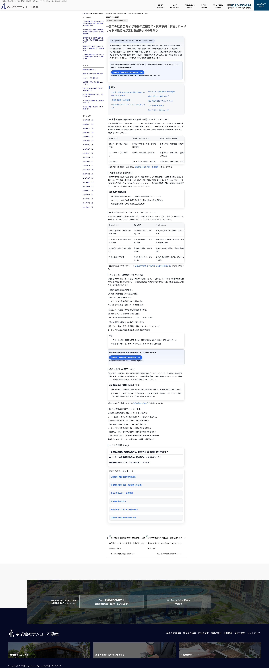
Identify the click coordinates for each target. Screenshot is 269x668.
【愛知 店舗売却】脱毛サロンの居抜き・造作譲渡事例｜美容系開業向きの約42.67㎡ (93, 23)
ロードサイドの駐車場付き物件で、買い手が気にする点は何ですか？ (135, 457)
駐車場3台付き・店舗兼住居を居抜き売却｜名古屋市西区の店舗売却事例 (93, 40)
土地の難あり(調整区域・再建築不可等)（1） (93, 102)
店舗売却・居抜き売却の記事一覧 (123, 517)
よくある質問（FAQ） (156, 105)
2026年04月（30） (88, 136)
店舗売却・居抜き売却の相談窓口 (123, 476)
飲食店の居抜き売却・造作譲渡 (146, 167)
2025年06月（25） (88, 174)
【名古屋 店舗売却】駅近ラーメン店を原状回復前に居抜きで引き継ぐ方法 (93, 56)
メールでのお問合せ (180, 601)
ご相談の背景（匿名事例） (121, 100)
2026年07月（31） (88, 124)
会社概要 (218, 6)
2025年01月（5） (88, 195)
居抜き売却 (240, 633)
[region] (146, 150)
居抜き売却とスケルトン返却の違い (124, 509)
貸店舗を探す (160, 6)
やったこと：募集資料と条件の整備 (161, 91)
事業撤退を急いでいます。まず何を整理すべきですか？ (130, 462)
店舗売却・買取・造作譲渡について (117, 20)
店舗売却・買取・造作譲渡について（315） (93, 83)
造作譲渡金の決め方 (140, 403)
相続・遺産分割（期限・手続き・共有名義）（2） (93, 89)
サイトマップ (253, 633)
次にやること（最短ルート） (159, 110)
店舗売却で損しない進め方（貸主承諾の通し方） (153, 265)
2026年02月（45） (88, 145)
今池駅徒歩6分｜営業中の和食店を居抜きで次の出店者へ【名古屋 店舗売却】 (93, 32)
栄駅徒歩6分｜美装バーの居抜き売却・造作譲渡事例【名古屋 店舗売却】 (93, 48)
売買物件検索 (189, 633)
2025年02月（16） (88, 190)
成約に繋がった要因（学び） (159, 96)
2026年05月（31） (88, 132)
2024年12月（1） (88, 199)
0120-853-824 (241, 5)
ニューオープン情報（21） (91, 78)
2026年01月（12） (88, 149)
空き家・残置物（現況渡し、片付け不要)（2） (93, 95)
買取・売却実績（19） (90, 70)
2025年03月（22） (88, 186)
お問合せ (261, 5)
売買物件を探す (174, 6)
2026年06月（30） (88, 128)
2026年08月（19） (88, 120)
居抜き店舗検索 (173, 633)
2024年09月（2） (88, 203)
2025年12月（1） (88, 153)
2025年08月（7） (88, 166)
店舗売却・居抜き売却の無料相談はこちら (128, 72)
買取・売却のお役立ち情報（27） (93, 74)
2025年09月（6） (88, 161)
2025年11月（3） (88, 157)
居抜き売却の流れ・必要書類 (122, 493)
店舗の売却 (203, 6)
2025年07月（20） (88, 170)
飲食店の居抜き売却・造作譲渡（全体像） (127, 485)
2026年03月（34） (88, 141)
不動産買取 (190, 6)
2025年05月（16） (88, 178)
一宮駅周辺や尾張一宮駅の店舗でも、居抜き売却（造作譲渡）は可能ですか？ (138, 451)
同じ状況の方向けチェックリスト (160, 100)
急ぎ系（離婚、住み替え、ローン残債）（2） (93, 108)
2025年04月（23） (88, 182)
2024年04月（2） (88, 207)
